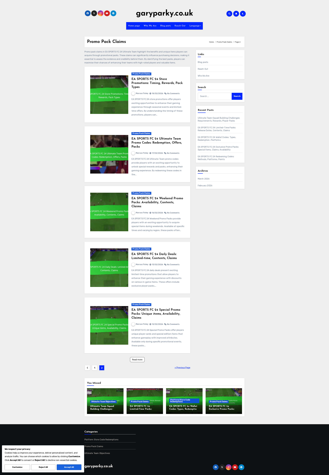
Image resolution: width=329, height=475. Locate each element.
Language (194, 26)
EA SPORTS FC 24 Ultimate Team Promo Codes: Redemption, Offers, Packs (156, 142)
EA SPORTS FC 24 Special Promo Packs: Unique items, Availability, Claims (155, 313)
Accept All (69, 467)
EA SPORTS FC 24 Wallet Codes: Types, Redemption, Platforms (183, 409)
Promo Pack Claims (141, 74)
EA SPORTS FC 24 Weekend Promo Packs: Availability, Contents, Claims (157, 202)
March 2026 (204, 179)
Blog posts (165, 26)
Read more (137, 359)
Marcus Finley (142, 93)
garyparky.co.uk (164, 13)
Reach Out (180, 26)
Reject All (43, 467)
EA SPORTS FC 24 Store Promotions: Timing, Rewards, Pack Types (157, 83)
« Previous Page (182, 367)
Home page (134, 26)
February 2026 (205, 185)
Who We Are (150, 26)
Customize (17, 467)
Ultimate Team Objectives (103, 402)
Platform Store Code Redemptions (180, 401)
